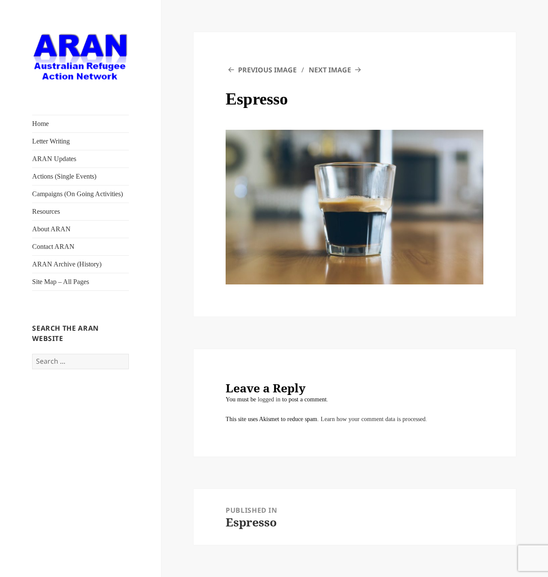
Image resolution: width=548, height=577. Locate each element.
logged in (269, 399)
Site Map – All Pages (60, 281)
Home (40, 123)
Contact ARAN (53, 246)
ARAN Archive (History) (66, 264)
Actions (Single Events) (64, 176)
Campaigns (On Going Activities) (77, 193)
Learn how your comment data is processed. (374, 419)
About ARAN (51, 229)
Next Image (330, 70)
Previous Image (267, 70)
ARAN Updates (54, 158)
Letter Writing (51, 141)
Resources (46, 211)
